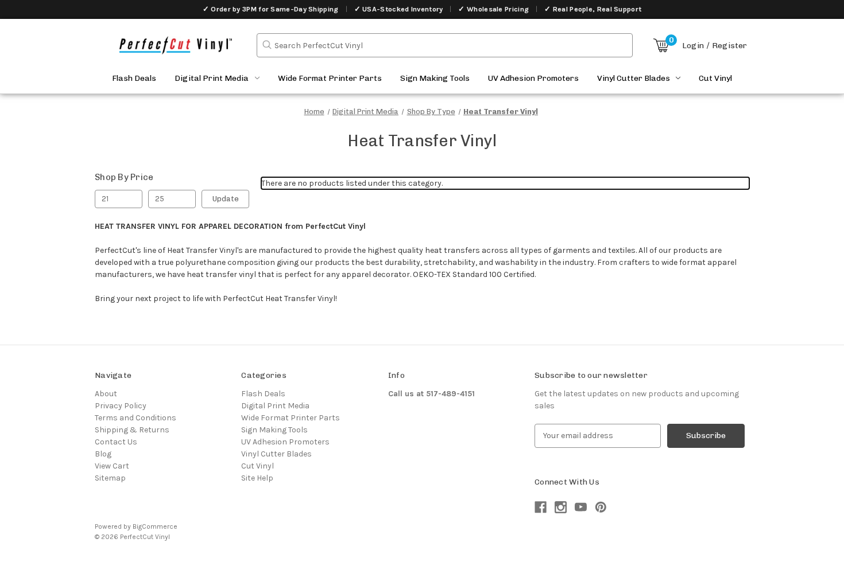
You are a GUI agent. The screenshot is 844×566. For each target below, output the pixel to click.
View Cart (112, 466)
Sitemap (110, 478)
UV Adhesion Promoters (533, 78)
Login (693, 45)
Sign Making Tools (435, 78)
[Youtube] (581, 507)
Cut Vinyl (715, 78)
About (106, 394)
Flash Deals (134, 78)
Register (729, 45)
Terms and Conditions (135, 418)
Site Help (257, 478)
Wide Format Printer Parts (330, 78)
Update (225, 198)
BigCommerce (155, 526)
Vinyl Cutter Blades (633, 78)
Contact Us (116, 442)
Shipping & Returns (132, 430)
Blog (103, 454)
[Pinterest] (601, 507)
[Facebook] (541, 507)
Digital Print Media (212, 78)
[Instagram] (561, 507)
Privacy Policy (120, 406)
